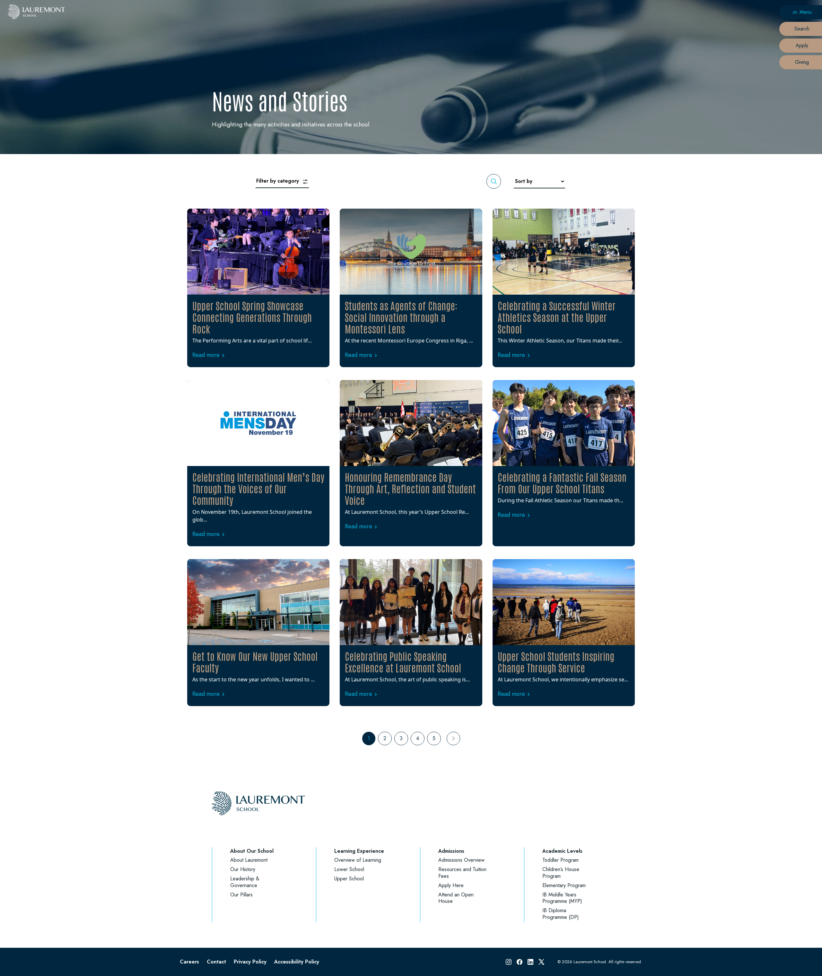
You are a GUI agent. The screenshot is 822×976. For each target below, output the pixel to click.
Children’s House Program (560, 873)
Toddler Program (560, 860)
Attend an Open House (456, 898)
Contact (216, 961)
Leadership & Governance (244, 882)
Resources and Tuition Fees (462, 873)
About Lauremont (248, 860)
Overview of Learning (357, 860)
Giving (802, 62)
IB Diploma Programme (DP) (560, 914)
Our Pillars (241, 894)
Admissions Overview (461, 860)
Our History (242, 869)
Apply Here (451, 885)
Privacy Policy (250, 961)
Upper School (349, 878)
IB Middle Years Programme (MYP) (562, 898)
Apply (802, 45)
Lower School (349, 869)
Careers (189, 961)
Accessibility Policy (296, 961)
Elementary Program (564, 885)
